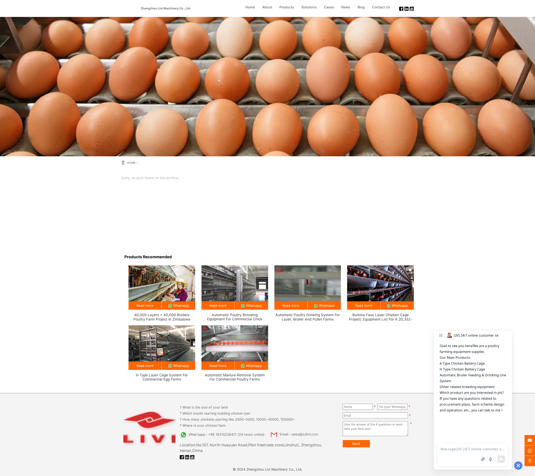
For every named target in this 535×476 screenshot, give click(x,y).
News (345, 7)
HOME (131, 162)
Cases (329, 7)
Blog (361, 7)
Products (286, 7)
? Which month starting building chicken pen (215, 413)
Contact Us (381, 7)
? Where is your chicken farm (203, 425)
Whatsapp (181, 305)
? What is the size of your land (204, 407)
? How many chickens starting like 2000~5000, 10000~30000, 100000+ (237, 419)
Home (250, 7)
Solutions (309, 7)
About (267, 7)
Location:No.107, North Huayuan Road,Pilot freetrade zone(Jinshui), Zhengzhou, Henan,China (251, 448)
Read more (145, 305)
